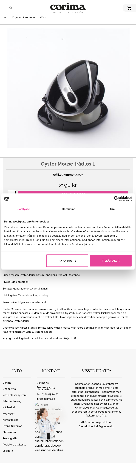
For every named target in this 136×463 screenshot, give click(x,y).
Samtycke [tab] (24, 208)
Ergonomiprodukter (23, 17)
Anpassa (65, 260)
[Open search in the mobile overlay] (10, 8)
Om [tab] (112, 208)
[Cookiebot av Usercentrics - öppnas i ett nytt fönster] (116, 198)
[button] (5, 8)
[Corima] (68, 8)
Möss (42, 17)
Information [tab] (68, 208)
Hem (5, 17)
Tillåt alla (111, 260)
